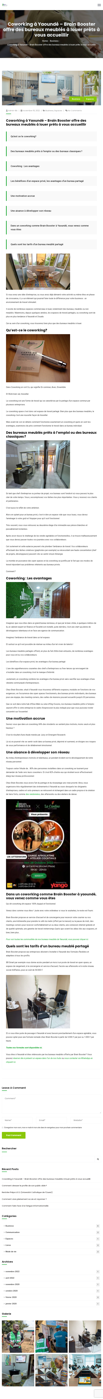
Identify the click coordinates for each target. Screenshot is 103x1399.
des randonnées (33, 794)
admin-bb (12, 110)
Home (45, 41)
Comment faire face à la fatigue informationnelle (25, 1205)
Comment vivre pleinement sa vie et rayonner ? (24, 1199)
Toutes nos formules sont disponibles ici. (24, 1047)
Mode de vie (52, 1251)
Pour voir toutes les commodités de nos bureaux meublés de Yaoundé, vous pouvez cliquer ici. (47, 939)
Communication (52, 1232)
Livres (52, 1245)
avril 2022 (52, 1278)
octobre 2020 (52, 1291)
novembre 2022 (52, 1271)
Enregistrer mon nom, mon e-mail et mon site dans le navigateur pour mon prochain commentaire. (43, 1128)
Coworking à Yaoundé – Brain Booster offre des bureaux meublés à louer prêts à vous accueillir (46, 1179)
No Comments (75, 110)
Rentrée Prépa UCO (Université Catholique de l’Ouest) (27, 1192)
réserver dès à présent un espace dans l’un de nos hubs (37, 1058)
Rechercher (9, 1148)
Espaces (90, 99)
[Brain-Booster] (4, 5)
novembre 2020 (52, 1284)
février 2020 (52, 1297)
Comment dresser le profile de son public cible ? (24, 1185)
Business (54, 41)
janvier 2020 (52, 1304)
